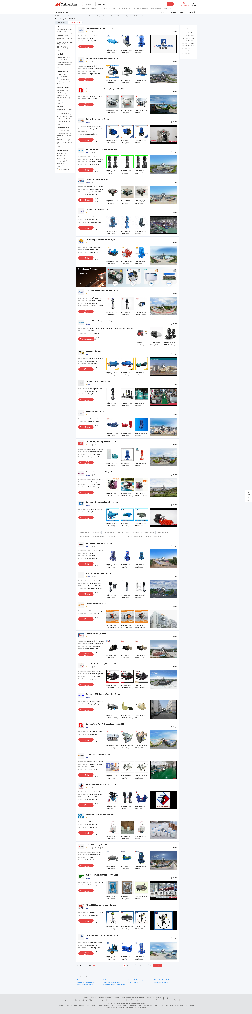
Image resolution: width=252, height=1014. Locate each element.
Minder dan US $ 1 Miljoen (64, 110)
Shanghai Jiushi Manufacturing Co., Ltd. (102, 59)
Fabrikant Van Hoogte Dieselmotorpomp (194, 38)
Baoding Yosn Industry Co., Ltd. (99, 543)
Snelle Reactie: (82, 134)
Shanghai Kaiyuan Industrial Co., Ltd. (101, 442)
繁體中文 (84, 1000)
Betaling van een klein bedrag (64, 82)
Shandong (62, 153)
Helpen (173, 12)
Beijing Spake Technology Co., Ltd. (98, 754)
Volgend (156, 965)
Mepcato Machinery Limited (96, 634)
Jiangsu (61, 158)
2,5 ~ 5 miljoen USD (64, 121)
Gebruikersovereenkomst (104, 997)
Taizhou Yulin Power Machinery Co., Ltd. (100, 179)
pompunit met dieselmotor (154, 536)
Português (116, 1000)
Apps (182, 12)
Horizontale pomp (123, 532)
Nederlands (151, 1000)
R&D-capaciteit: (83, 71)
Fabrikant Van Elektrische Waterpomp (164, 980)
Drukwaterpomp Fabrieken (161, 982)
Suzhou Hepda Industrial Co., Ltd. (97, 119)
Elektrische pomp (84, 532)
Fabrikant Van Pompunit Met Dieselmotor (194, 35)
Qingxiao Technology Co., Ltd (96, 603)
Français (96, 1000)
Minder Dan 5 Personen (64, 136)
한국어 (139, 1000)
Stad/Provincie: (83, 41)
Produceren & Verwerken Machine (64, 30)
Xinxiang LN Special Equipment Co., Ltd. (100, 815)
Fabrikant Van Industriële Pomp (111, 982)
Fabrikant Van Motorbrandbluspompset (194, 40)
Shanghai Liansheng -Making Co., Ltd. (101, 149)
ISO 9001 (61, 93)
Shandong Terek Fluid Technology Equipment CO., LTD (105, 724)
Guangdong (62, 161)
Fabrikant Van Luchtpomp (84, 980)
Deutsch (109, 1000)
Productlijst (61, 22)
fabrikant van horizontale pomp (158, 8)
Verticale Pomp (149, 532)
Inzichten (158, 997)
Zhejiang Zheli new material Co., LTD (99, 472)
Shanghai (61, 163)
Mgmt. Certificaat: (83, 306)
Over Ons (86, 997)
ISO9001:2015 (63, 90)
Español (103, 1000)
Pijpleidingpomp (84, 536)
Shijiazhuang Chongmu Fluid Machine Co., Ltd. (102, 935)
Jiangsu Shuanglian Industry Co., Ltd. (101, 784)
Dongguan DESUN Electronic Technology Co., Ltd (103, 694)
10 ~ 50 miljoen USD (64, 116)
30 (94, 966)
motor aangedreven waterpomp (132, 536)
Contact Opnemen (87, 46)
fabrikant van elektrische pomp (106, 8)
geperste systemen (113, 536)
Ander (59, 67)
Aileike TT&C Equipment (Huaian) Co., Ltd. (101, 905)
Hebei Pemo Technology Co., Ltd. (100, 28)
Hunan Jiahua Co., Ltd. (96, 845)
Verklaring (93, 997)
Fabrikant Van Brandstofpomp (191, 56)
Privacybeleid (116, 997)
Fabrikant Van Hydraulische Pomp (192, 53)
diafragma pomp (163, 532)
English (71, 1000)
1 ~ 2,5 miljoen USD (64, 119)
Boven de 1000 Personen (64, 143)
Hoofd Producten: (83, 38)
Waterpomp (97, 532)
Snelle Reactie (63, 77)
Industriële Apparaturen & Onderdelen (64, 34)
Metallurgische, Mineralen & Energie (65, 43)
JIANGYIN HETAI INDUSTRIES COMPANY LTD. (102, 875)
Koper (162, 12)
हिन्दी (157, 1000)
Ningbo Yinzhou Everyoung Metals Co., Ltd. (101, 664)
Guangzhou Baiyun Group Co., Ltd (100, 573)
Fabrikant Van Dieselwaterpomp (137, 980)
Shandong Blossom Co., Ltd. (98, 381)
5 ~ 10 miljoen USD (64, 114)
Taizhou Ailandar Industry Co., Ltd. (100, 321)
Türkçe (169, 1000)
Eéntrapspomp (137, 532)
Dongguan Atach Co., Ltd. (97, 209)
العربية (144, 1000)
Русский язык (131, 1000)
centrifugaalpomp (109, 532)
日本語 (90, 1000)
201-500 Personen (64, 140)
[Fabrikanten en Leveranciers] (66, 4)
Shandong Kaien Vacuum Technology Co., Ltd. (102, 502)
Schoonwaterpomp (98, 536)
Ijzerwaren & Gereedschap (65, 38)
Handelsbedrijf (63, 57)
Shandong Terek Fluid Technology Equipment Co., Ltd (105, 89)
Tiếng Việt (175, 1000)
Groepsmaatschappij (64, 62)
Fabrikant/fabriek (64, 59)
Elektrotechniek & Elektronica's (62, 47)
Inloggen (194, 5)
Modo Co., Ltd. (93, 351)
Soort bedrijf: (82, 36)
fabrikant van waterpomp (123, 8)
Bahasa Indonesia (185, 1000)
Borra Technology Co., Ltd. (95, 411)
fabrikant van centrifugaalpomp (140, 8)
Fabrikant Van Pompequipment (85, 982)
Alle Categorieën (63, 12)
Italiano (123, 1000)
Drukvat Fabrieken (133, 982)
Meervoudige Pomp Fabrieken (85, 984)
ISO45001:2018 (63, 98)
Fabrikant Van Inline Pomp (190, 43)
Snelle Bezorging (64, 79)
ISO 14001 (62, 95)
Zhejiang (61, 156)
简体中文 (77, 1000)
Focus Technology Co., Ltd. (123, 1003)
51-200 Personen (64, 133)
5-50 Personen (63, 130)
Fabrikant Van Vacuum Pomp (191, 51)
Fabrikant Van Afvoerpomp (110, 980)
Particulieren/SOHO (64, 65)
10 (90, 966)
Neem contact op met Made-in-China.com (133, 997)
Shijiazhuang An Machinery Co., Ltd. (101, 240)
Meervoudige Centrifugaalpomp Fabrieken (114, 984)
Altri (59, 100)
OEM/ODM (62, 74)
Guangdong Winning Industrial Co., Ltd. (102, 291)
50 (97, 966)
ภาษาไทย (162, 1000)
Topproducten (150, 997)
